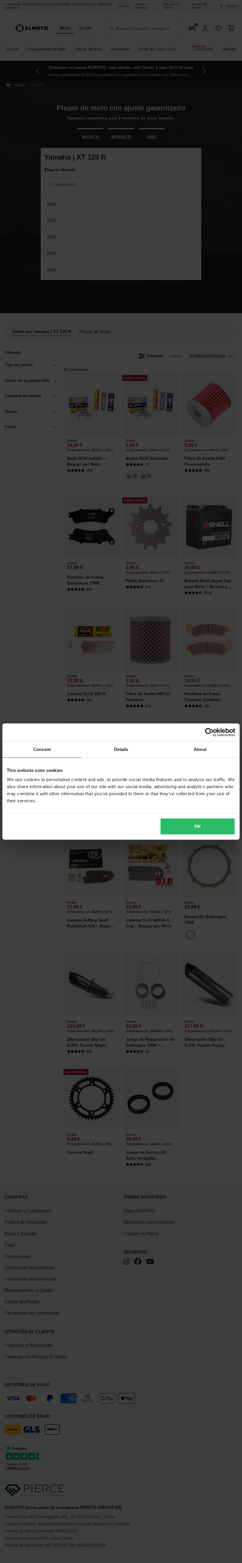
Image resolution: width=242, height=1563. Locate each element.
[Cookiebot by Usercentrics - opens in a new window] (209, 732)
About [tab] (200, 749)
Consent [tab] (42, 749)
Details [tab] (121, 749)
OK (197, 826)
